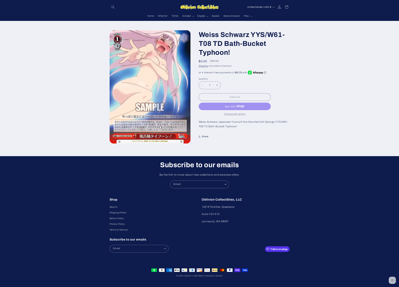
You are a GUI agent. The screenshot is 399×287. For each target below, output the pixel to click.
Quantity (203, 79)
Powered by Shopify (213, 276)
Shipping (203, 66)
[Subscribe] (225, 184)
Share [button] (205, 136)
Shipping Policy (118, 213)
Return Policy (117, 218)
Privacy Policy (117, 224)
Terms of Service (119, 230)
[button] (113, 7)
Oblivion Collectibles (193, 276)
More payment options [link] (234, 114)
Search (114, 207)
